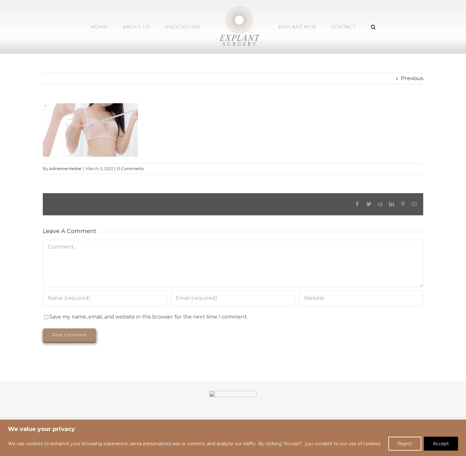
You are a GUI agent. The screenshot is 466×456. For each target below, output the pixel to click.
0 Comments (130, 168)
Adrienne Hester (65, 168)
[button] (347, 27)
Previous (412, 78)
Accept (441, 443)
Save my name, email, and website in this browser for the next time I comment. (148, 317)
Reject (405, 443)
